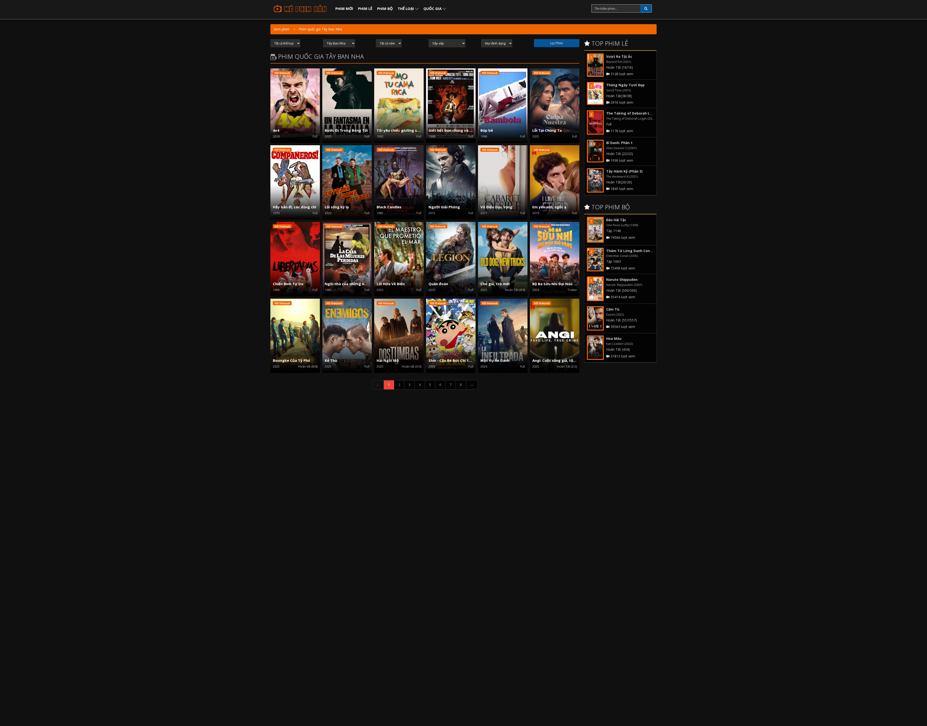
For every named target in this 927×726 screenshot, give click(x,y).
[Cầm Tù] (595, 318)
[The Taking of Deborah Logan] (595, 122)
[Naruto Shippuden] (595, 288)
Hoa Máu (613, 338)
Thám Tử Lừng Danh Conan (630, 250)
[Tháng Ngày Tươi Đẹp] (595, 93)
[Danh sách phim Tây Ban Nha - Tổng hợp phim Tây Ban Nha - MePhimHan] (300, 8)
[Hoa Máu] (595, 347)
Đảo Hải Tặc (616, 220)
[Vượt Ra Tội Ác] (595, 65)
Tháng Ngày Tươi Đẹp (625, 85)
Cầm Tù (612, 309)
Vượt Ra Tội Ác (619, 56)
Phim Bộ (385, 8)
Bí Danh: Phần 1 (619, 142)
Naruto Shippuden (622, 279)
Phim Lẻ (365, 8)
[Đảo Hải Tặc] (595, 229)
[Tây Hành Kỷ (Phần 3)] (595, 180)
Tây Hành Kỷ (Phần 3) (624, 171)
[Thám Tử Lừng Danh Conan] (595, 260)
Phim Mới (344, 8)
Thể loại (406, 8)
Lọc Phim (556, 43)
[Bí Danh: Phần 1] (595, 151)
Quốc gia (432, 8)
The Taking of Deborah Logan (632, 113)
